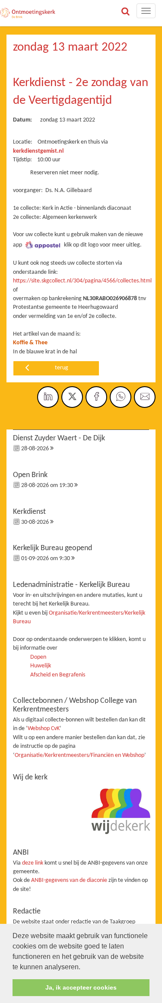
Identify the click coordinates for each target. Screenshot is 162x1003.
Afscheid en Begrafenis (57, 675)
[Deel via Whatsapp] (120, 397)
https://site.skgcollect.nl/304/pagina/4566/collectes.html (82, 281)
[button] (83, 967)
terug (61, 368)
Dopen (38, 657)
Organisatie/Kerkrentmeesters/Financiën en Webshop (79, 755)
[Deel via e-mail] (145, 397)
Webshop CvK (44, 728)
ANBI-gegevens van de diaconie (69, 880)
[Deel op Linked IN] (48, 397)
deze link (32, 863)
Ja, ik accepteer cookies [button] (81, 987)
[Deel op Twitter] (72, 397)
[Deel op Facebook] (96, 397)
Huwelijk (40, 666)
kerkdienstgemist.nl (38, 151)
